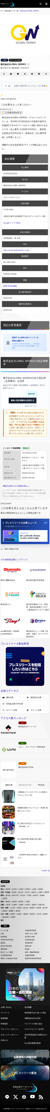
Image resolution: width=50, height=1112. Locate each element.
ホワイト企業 (11, 710)
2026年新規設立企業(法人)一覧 (36, 1036)
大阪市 (6, 549)
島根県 (32, 908)
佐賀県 (19, 914)
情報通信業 (29, 943)
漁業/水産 (28, 946)
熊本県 (32, 914)
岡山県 (25, 908)
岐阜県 (21, 901)
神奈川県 (15, 895)
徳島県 (5, 911)
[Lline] (18, 74)
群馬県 (5, 898)
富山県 (20, 892)
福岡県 (12, 914)
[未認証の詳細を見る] (29, 64)
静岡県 (14, 901)
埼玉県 (22, 895)
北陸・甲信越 (5, 892)
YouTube (33, 1098)
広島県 (19, 908)
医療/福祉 (4, 937)
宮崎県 (45, 914)
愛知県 (8, 901)
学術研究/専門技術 (7, 940)
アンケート (5, 1013)
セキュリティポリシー (10, 1035)
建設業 (3, 943)
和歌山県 (41, 905)
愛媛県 (11, 911)
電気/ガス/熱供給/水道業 (9, 958)
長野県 (46, 892)
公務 (2, 933)
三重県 (27, 901)
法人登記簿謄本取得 (32, 1043)
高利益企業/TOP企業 (14, 704)
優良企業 (9, 697)
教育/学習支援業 (15, 60)
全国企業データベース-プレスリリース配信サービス (19, 1108)
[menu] (46, 4)
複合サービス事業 (7, 952)
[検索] (40, 4)
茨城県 (42, 895)
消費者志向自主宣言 (32, 1018)
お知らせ (4, 1040)
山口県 (12, 908)
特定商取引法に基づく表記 (35, 1013)
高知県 (18, 911)
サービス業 (4, 930)
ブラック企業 (36, 710)
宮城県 (21, 889)
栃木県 (35, 895)
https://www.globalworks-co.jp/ (16, 250)
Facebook (25, 1098)
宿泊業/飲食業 (30, 940)
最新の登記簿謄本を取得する (22, 400)
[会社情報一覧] (25, 984)
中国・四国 (4, 908)
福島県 (40, 889)
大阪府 (4, 60)
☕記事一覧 (45, 871)
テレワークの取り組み (33, 1024)
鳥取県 (38, 908)
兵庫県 (21, 905)
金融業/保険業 (30, 955)
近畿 (2, 905)
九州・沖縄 (4, 914)
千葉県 (29, 895)
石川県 (27, 892)
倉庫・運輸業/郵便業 (32, 952)
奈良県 (27, 905)
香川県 (45, 908)
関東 (2, 895)
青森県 (8, 889)
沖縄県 (13, 917)
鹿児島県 (6, 917)
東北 (2, 889)
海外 (2, 920)
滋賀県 (34, 905)
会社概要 (28, 1007)
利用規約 (4, 1024)
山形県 (34, 889)
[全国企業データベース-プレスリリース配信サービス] (7, 4)
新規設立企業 (14, 549)
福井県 (33, 892)
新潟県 (14, 892)
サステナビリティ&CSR (34, 1029)
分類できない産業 (31, 933)
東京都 (8, 895)
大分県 (38, 914)
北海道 (3, 886)
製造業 (27, 949)
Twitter (16, 1098)
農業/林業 (4, 949)
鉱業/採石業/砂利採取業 (33, 958)
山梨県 (40, 892)
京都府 (14, 905)
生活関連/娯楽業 (6, 955)
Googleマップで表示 (12, 223)
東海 (2, 901)
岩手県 (14, 889)
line (8, 1098)
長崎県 (25, 914)
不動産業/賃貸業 (30, 930)
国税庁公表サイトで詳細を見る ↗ (16, 486)
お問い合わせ (6, 1007)
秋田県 (27, 889)
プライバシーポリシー (10, 1029)
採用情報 (4, 1018)
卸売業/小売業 (30, 937)
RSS (42, 1098)
